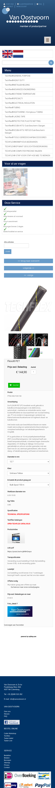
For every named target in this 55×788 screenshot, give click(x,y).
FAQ (40, 4)
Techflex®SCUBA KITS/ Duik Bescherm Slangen (25, 126)
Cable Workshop (10, 733)
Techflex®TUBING (12, 107)
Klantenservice (26, 4)
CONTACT (9, 6)
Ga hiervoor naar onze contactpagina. (25, 587)
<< (28, 261)
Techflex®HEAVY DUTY (15, 80)
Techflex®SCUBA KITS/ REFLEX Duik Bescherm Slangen (25, 131)
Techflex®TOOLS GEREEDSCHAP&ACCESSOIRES (25, 137)
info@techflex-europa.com (15, 192)
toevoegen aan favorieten (14, 625)
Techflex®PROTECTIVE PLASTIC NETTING (23, 121)
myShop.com (32, 636)
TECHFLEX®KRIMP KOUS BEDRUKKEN (21, 142)
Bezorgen (7, 760)
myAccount (22, 6)
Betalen (7, 758)
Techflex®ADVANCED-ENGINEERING (20, 89)
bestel (16, 385)
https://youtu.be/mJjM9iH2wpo (19, 552)
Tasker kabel (8, 738)
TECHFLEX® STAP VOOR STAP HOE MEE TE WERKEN (27, 155)
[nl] (18, 54)
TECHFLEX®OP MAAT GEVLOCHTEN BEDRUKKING (26, 146)
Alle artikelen (9, 242)
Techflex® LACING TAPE (15, 117)
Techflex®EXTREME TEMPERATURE (20, 94)
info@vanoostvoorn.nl (18, 699)
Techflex (7, 736)
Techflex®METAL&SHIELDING (17, 85)
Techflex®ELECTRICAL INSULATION (20, 103)
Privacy (6, 765)
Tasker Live (8, 741)
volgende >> (28, 268)
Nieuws (6, 714)
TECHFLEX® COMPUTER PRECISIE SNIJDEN (23, 151)
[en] (7, 54)
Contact (7, 767)
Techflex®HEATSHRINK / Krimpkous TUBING (24, 112)
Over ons (10, 4)
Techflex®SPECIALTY (14, 98)
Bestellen (7, 755)
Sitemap (7, 763)
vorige (30, 275)
